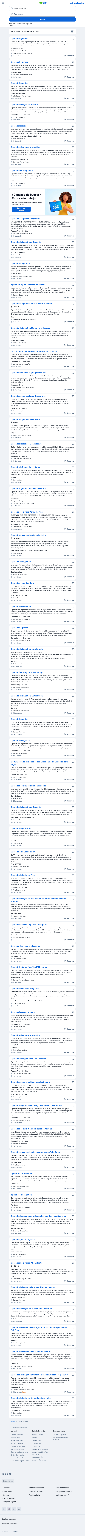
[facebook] (4, 1509)
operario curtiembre (38, 1463)
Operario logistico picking (23, 1012)
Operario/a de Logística (22, 170)
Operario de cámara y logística (25, 988)
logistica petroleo (37, 1457)
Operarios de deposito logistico (25, 147)
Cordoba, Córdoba (17, 1435)
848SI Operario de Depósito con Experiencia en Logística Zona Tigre (39, 763)
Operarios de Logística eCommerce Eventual (31, 1351)
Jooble (15, 1531)
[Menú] (3, 3)
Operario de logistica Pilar (23, 875)
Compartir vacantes (36, 1492)
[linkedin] (19, 1509)
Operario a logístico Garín (22, 583)
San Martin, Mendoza (18, 1446)
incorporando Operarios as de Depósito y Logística (34, 351)
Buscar (42, 19)
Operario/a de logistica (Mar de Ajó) (27, 672)
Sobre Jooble (7, 1492)
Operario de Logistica (21, 562)
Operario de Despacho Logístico (25, 467)
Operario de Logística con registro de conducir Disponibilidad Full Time (39, 1328)
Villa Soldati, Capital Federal (20, 1461)
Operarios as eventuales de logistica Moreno (31, 1129)
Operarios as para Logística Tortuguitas (29, 925)
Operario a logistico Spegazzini (25, 219)
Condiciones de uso (9, 1519)
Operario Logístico (19, 62)
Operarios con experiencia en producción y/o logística (35, 1152)
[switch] (72, 31)
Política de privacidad (9, 1524)
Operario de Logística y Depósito (26, 807)
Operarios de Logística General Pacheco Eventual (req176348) (39, 1375)
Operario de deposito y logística (25, 946)
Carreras (5, 1495)
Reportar (70, 56)
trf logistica (36, 1446)
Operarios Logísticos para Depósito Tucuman (31, 303)
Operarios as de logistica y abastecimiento (30, 1082)
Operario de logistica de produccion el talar (31, 1398)
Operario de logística (20, 740)
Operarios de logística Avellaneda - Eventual (31, 1308)
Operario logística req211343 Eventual (28, 488)
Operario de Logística (21, 606)
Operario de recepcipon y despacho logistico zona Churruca (38, 1216)
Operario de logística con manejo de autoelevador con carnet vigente (39, 899)
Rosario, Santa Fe (17, 1443)
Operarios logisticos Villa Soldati (26, 419)
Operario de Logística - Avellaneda (27, 696)
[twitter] (14, 1509)
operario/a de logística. (21, 1173)
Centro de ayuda (8, 1498)
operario (34, 1437)
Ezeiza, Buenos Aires (18, 1455)
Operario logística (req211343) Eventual (29, 967)
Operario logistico (19, 38)
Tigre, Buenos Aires (17, 1449)
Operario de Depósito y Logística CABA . (29, 373)
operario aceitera (37, 1435)
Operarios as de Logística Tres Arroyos (29, 396)
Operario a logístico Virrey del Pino (27, 512)
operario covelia (37, 1440)
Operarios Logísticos (20, 263)
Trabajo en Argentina (9, 1502)
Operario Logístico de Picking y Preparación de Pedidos (36, 1105)
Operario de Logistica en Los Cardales (28, 1059)
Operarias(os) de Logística (23, 1239)
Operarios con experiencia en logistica (28, 535)
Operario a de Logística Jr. (23, 852)
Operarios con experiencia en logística (28, 786)
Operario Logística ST (21, 828)
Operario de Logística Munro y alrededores (30, 328)
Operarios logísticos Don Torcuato (26, 444)
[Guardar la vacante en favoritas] (73, 39)
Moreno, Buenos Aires (18, 1458)
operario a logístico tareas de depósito (29, 285)
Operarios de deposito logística (25, 1035)
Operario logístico (19, 126)
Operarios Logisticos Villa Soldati (26, 1263)
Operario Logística (19, 83)
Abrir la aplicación (77, 3)
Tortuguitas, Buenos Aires (19, 1452)
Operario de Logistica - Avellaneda (27, 649)
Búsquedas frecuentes (19, 1427)
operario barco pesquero (40, 1449)
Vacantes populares (59, 1435)
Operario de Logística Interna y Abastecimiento (33, 1287)
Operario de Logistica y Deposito (26, 242)
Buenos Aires (15, 1437)
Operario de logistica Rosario (24, 104)
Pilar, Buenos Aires (17, 1440)
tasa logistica (36, 1443)
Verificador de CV (62, 1495)
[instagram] (9, 1509)
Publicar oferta (34, 1495)
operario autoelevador (39, 1460)
